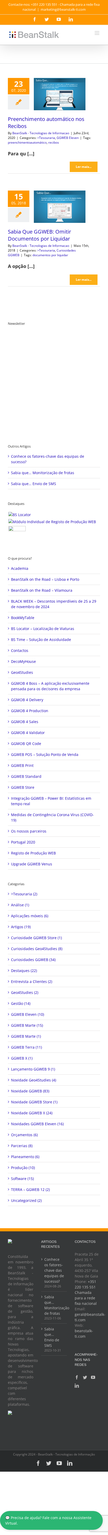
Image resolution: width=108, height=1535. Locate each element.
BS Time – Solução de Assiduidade (41, 639)
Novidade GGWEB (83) (30, 1090)
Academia (19, 568)
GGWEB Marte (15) (27, 1025)
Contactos (19, 650)
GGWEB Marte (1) (26, 1036)
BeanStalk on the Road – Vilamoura (41, 590)
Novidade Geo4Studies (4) (33, 1080)
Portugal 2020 (23, 842)
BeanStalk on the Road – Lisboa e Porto (45, 579)
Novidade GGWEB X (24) (31, 1112)
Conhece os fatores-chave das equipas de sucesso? (54, 1270)
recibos (53, 142)
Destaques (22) (24, 970)
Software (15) (22, 1178)
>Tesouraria (46, 138)
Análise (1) (20, 904)
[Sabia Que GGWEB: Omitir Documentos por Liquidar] (59, 207)
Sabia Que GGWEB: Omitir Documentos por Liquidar (39, 235)
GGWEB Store (22, 787)
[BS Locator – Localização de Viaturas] (19, 514)
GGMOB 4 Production (29, 710)
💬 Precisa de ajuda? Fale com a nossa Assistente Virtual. (48, 1520)
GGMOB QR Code (26, 743)
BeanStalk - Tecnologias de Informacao (40, 133)
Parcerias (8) (22, 1145)
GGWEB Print (22, 765)
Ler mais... (83, 166)
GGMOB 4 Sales (24, 721)
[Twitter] (85, 1377)
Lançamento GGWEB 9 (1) (33, 1069)
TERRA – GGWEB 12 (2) (30, 1189)
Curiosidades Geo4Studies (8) (36, 948)
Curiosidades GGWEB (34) (33, 959)
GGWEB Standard (26, 776)
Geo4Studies (22, 672)
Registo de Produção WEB (33, 853)
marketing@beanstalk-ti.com (63, 9)
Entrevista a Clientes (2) (31, 981)
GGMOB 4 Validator (28, 732)
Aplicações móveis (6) (29, 915)
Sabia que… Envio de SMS (33, 483)
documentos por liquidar (50, 255)
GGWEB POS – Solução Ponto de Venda (44, 754)
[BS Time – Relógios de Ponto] (17, 534)
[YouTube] (93, 1377)
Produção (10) (23, 1167)
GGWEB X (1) (22, 1058)
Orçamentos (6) (24, 1134)
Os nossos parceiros (28, 831)
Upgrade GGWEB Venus (31, 863)
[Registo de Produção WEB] (52, 521)
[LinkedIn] (77, 1386)
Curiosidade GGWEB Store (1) (36, 937)
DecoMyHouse (23, 661)
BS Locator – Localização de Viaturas (42, 628)
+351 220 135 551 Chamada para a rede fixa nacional (86, 1292)
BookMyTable (22, 617)
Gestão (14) (20, 1003)
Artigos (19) (21, 926)
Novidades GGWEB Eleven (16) (37, 1123)
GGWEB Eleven (68, 138)
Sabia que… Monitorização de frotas (42, 472)
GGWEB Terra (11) (26, 1047)
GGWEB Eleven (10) (27, 1014)
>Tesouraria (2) (24, 893)
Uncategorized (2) (26, 1200)
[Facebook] (77, 1377)
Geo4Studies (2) (24, 992)
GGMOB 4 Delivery (27, 699)
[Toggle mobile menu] (97, 33)
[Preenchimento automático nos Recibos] (59, 94)
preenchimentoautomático (27, 142)
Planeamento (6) (25, 1156)
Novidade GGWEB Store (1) (34, 1101)
